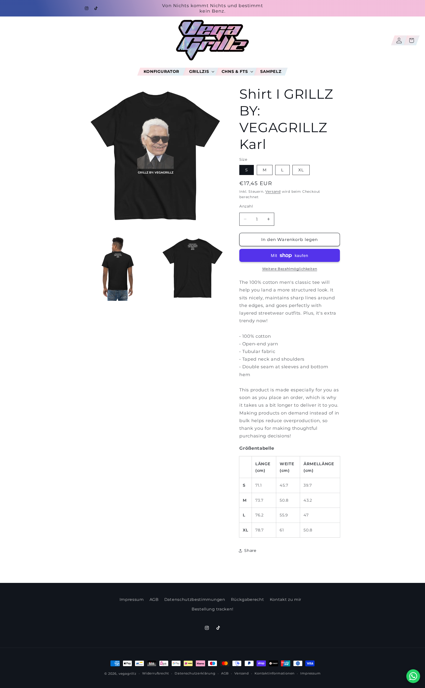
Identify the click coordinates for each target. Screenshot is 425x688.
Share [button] (250, 550)
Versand (273, 191)
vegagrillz (128, 673)
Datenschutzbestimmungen (194, 599)
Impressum (132, 599)
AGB (154, 599)
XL (301, 169)
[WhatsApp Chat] (413, 676)
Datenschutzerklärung (195, 673)
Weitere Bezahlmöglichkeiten (289, 269)
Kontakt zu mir (286, 599)
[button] (200, 71)
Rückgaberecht (247, 599)
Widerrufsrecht (155, 673)
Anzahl (246, 206)
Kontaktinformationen (275, 673)
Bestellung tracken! (212, 608)
